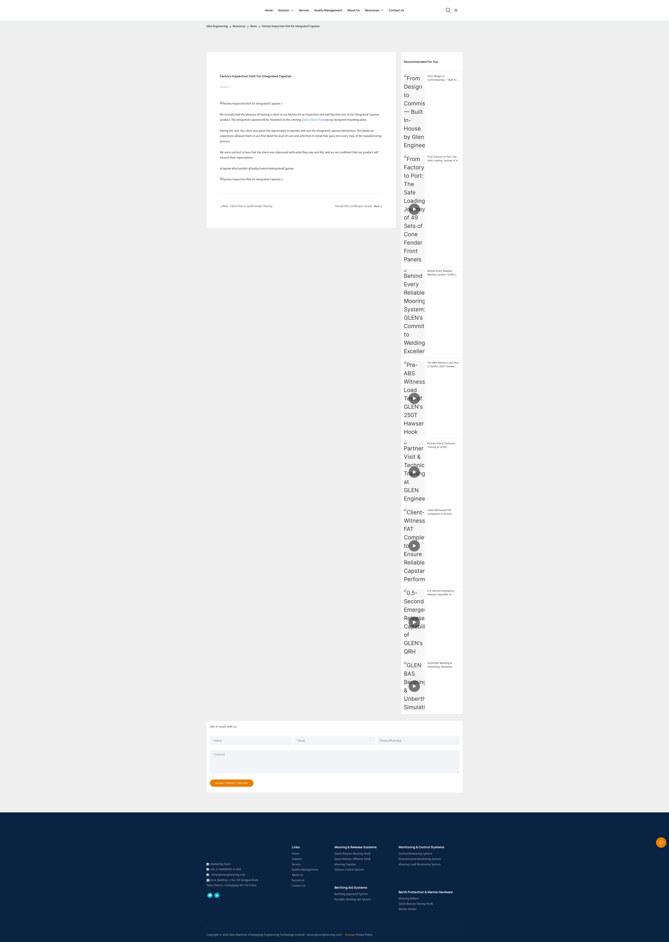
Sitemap (350, 934)
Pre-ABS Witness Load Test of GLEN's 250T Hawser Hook (443, 364)
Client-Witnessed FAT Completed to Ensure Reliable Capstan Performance (439, 512)
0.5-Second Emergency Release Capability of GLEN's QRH (441, 592)
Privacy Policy (364, 934)
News (253, 26)
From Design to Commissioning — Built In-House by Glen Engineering (442, 78)
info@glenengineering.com (228, 874)
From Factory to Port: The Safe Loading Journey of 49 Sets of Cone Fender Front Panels (443, 158)
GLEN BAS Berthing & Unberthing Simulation (439, 665)
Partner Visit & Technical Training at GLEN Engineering (441, 445)
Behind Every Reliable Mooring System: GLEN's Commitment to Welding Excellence (441, 272)
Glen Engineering (217, 26)
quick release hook (313, 119)
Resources (239, 26)
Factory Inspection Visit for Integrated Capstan (291, 26)
